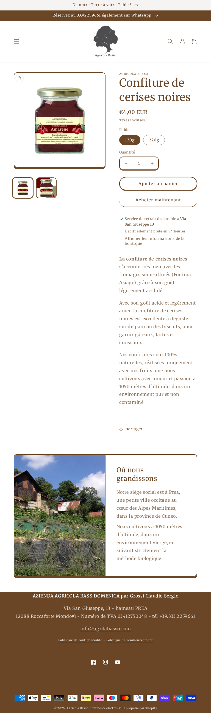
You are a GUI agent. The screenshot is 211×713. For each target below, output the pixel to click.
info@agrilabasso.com (105, 628)
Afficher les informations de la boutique (155, 241)
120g (130, 140)
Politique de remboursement (129, 640)
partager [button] (134, 428)
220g (154, 140)
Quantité (127, 152)
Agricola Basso (77, 708)
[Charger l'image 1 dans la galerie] (22, 187)
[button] (16, 41)
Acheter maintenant (158, 199)
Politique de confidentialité (80, 640)
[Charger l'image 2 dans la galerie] (46, 187)
